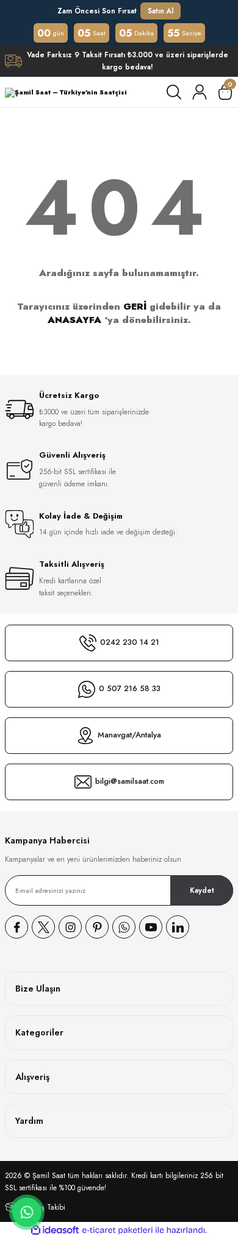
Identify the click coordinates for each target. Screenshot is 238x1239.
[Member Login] (199, 92)
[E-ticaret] (117, 1230)
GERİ (134, 306)
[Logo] (66, 92)
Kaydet (202, 890)
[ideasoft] (55, 1230)
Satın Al (160, 10)
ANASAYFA (74, 320)
